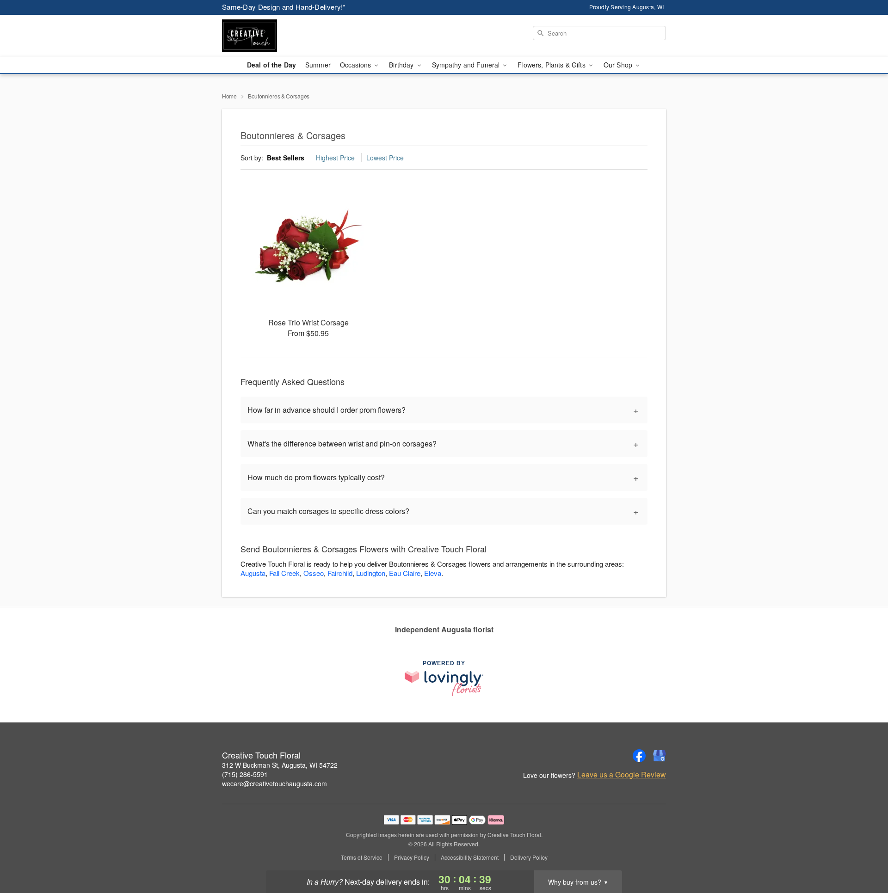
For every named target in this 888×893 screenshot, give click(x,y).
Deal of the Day (271, 64)
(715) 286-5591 (245, 774)
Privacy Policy (411, 857)
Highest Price (335, 157)
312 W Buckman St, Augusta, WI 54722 (280, 765)
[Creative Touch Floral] (288, 35)
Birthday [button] (402, 64)
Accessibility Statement (470, 857)
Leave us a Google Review (621, 775)
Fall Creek (284, 573)
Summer (318, 64)
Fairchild (339, 573)
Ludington (370, 573)
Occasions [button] (356, 64)
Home (229, 96)
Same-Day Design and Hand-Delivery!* (284, 7)
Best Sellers (285, 157)
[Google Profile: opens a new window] (659, 755)
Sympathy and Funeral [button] (467, 64)
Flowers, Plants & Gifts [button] (552, 64)
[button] (863, 853)
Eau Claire (404, 573)
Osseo (313, 573)
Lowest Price (385, 157)
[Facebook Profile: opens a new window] (639, 755)
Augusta (252, 573)
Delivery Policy (529, 857)
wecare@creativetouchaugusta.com (274, 783)
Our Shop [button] (619, 64)
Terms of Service (361, 857)
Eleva (432, 573)
